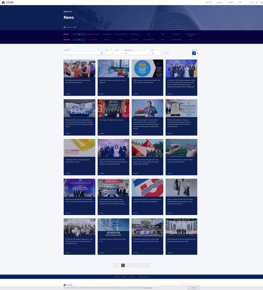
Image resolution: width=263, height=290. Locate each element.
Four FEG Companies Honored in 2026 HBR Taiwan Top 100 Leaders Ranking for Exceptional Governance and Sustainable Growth (113, 162)
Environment (135, 39)
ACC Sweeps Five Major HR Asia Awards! (111, 120)
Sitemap (124, 276)
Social (121, 39)
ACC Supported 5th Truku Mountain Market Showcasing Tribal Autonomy (77, 81)
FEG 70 (163, 39)
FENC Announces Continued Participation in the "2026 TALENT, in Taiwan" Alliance (146, 81)
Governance (107, 39)
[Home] (64, 27)
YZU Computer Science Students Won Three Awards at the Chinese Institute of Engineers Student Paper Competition (146, 162)
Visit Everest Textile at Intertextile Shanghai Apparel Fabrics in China (77, 161)
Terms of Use (132, 276)
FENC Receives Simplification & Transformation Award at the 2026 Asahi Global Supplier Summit (79, 200)
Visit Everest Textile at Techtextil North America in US (112, 240)
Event (190, 39)
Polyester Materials (107, 34)
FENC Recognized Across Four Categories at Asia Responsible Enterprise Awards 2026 (181, 240)
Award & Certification (149, 39)
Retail (148, 34)
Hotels (162, 34)
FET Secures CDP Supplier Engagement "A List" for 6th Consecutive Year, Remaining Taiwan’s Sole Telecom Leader (79, 241)
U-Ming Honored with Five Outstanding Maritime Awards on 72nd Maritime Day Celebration (147, 200)
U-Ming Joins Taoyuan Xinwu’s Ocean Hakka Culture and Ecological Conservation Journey (146, 240)
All (79, 34)
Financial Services (135, 34)
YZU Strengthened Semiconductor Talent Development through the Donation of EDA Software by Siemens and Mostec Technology (112, 202)
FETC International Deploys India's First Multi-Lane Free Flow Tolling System (180, 161)
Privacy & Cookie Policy (143, 276)
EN (252, 2)
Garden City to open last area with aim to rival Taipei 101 (112, 81)
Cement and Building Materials (191, 35)
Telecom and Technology (121, 34)
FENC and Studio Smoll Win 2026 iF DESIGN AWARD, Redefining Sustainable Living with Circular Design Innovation (180, 202)
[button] (198, 34)
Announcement (93, 39)
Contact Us (117, 276)
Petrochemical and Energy (93, 34)
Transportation (176, 34)
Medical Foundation (176, 39)
